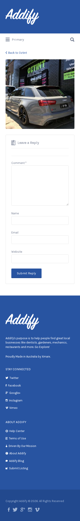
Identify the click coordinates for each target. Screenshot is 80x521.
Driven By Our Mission (22, 446)
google (22, 509)
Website (16, 251)
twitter (15, 509)
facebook (9, 509)
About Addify (17, 453)
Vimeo (13, 407)
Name (15, 213)
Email (14, 232)
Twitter (14, 378)
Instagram (15, 400)
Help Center (16, 431)
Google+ (14, 393)
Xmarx (46, 356)
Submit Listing (18, 468)
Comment (18, 163)
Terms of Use (17, 438)
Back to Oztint (17, 52)
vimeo (37, 509)
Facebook (14, 385)
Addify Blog (16, 461)
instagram (30, 509)
